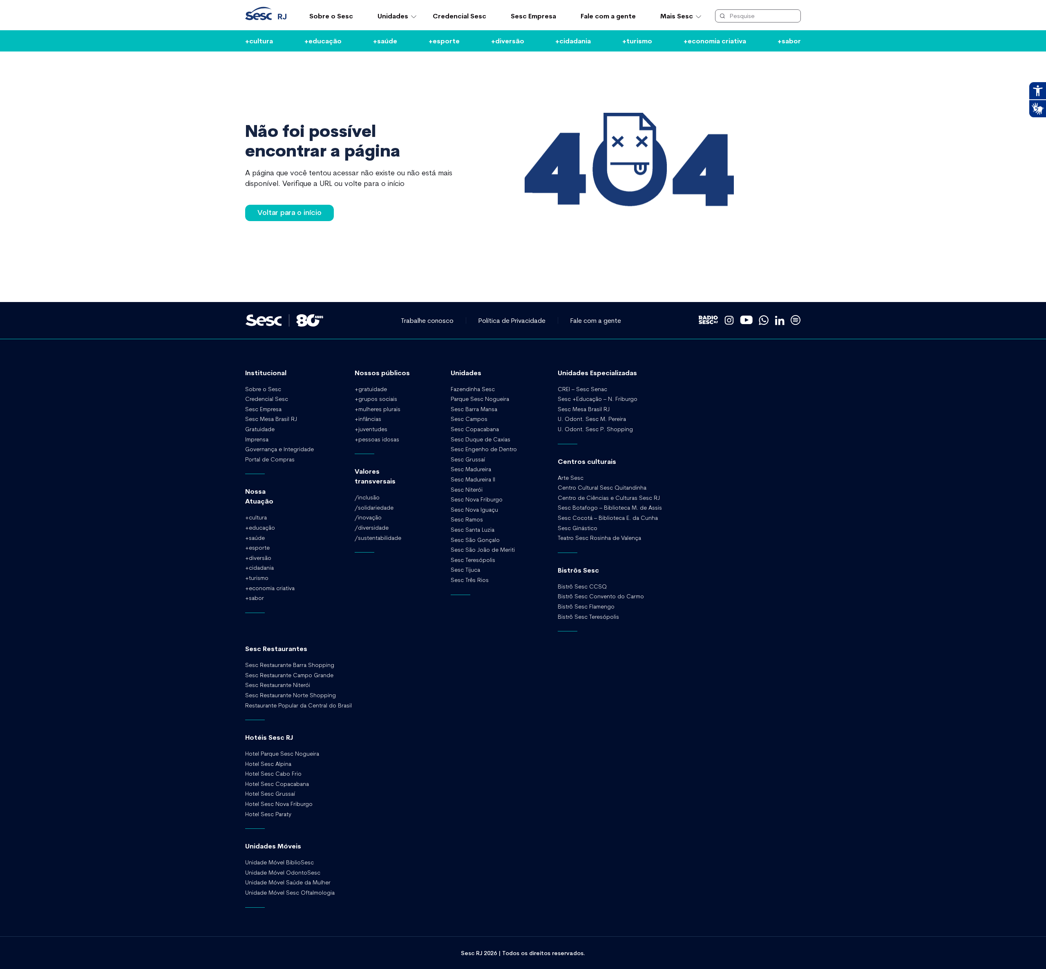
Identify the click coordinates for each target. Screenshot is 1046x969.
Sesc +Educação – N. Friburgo (597, 399)
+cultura (259, 40)
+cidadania (573, 40)
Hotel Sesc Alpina (268, 764)
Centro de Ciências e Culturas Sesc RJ (609, 497)
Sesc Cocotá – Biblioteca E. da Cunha (608, 517)
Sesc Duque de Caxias (480, 439)
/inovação (368, 517)
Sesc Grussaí (468, 459)
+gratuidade (371, 389)
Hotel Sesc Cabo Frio (273, 773)
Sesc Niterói (467, 489)
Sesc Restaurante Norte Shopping (290, 695)
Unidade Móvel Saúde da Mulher (288, 882)
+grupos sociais (376, 399)
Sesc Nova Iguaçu (474, 509)
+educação (323, 40)
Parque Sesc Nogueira (480, 399)
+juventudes (371, 429)
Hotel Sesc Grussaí (270, 793)
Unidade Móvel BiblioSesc (279, 862)
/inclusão (367, 497)
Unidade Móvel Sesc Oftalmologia (290, 892)
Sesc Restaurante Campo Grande (289, 675)
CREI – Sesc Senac (582, 389)
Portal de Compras (270, 459)
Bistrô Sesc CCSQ (582, 586)
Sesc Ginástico (577, 528)
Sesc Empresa (533, 15)
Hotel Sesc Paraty (268, 814)
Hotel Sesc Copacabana (277, 784)
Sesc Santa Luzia (472, 529)
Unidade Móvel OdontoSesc (282, 872)
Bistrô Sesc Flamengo (586, 606)
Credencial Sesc (459, 15)
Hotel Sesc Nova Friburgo (279, 804)
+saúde (385, 40)
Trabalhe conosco (427, 320)
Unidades (393, 15)
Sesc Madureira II (473, 479)
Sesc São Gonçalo (475, 540)
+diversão (507, 40)
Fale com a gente (608, 15)
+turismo (637, 40)
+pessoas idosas (377, 439)
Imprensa (256, 439)
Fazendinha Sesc (473, 389)
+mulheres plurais (377, 409)
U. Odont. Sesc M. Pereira (592, 419)
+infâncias (368, 419)
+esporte (444, 40)
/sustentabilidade (378, 538)
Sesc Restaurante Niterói (277, 685)
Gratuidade (260, 429)
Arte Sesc (570, 477)
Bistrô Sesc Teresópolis (588, 616)
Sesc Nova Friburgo (477, 499)
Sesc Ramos (467, 519)
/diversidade (372, 527)
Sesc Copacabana (475, 429)
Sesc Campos (469, 419)
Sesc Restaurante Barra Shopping (289, 665)
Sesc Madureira (471, 469)
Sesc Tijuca (465, 569)
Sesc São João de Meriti (483, 549)
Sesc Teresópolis (473, 560)
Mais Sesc (676, 15)
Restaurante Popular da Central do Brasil (298, 705)
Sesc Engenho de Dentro (484, 449)
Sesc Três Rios (470, 580)
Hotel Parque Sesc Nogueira (282, 753)
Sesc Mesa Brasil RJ (271, 419)
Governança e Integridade (279, 449)
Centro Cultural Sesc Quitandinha (602, 487)
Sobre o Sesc (331, 15)
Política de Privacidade (511, 320)
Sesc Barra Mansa (474, 409)
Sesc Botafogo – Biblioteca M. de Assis (610, 507)
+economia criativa (715, 40)
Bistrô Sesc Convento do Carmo (601, 596)
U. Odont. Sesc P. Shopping (595, 429)
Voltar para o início (289, 212)
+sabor (789, 40)
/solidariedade (374, 507)
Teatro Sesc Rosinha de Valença (599, 538)
